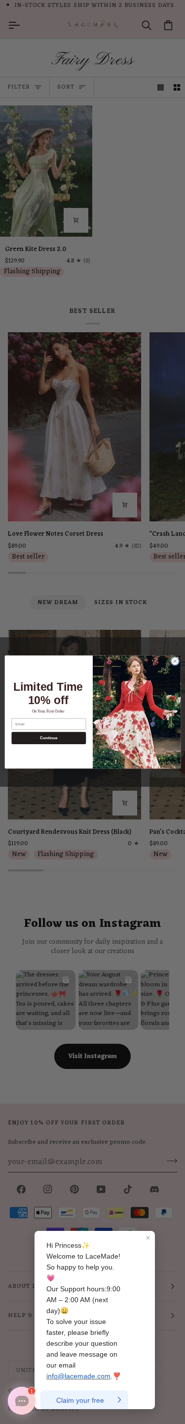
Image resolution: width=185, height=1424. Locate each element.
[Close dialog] (175, 661)
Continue (48, 738)
